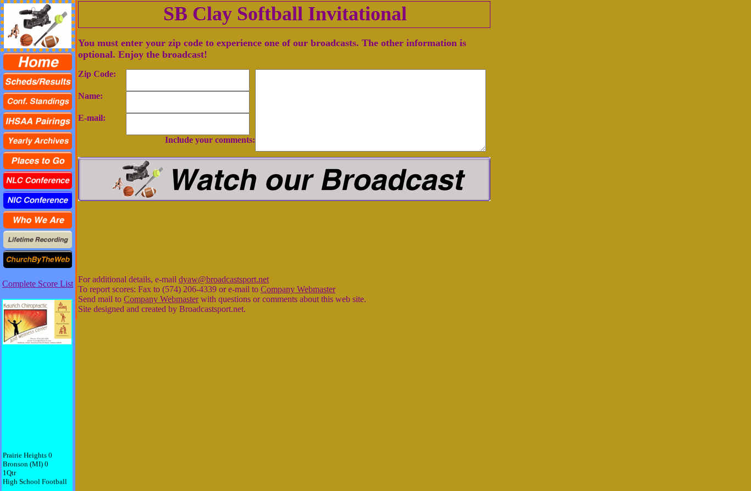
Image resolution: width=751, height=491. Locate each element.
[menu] (37, 160)
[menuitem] (37, 61)
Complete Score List (37, 283)
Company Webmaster (298, 289)
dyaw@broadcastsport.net (224, 279)
